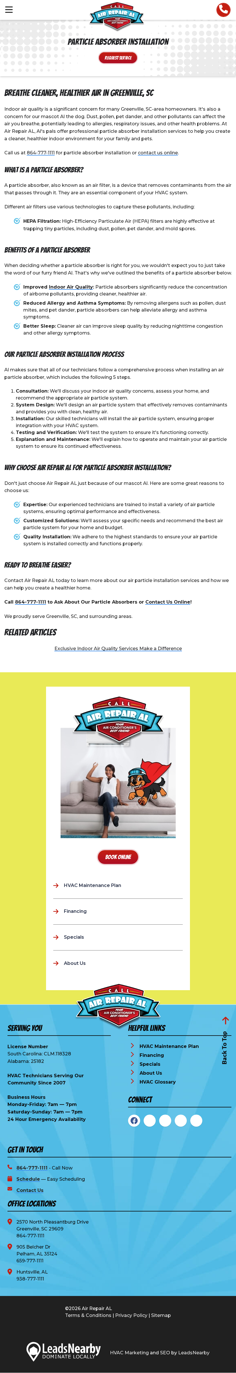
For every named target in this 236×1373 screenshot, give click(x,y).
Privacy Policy (131, 1315)
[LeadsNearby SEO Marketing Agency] (63, 1353)
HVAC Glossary (158, 1082)
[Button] (223, 10)
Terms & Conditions (88, 1315)
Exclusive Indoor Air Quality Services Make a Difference (118, 648)
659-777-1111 (29, 1260)
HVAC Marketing (129, 1352)
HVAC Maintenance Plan (169, 1046)
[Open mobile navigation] (9, 9)
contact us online (158, 152)
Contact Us (29, 1190)
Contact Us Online (167, 602)
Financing (152, 1055)
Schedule (28, 1179)
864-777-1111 (41, 152)
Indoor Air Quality (71, 287)
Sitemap (161, 1315)
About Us (151, 1073)
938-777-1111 (30, 1279)
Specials (150, 1064)
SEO (165, 1352)
